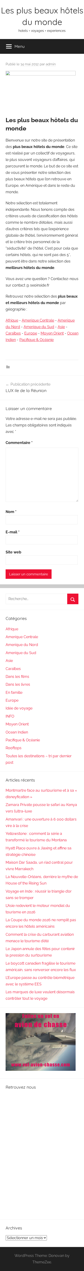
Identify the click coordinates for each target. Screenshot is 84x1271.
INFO (10, 716)
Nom (11, 512)
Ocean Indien (17, 732)
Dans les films (17, 676)
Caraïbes (13, 333)
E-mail (13, 532)
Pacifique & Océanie (36, 340)
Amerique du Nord (22, 645)
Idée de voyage (19, 708)
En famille (14, 692)
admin (51, 64)
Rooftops (13, 748)
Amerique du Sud (39, 327)
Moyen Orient (52, 333)
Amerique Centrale (38, 320)
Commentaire (19, 443)
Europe (30, 333)
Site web (13, 552)
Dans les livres (18, 684)
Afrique (12, 320)
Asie (61, 327)
